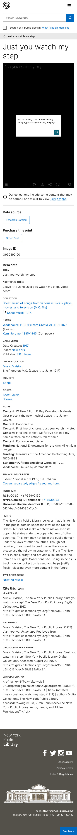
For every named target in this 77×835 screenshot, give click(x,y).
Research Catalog (16, 219)
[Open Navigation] (69, 5)
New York (18, 350)
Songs (7, 382)
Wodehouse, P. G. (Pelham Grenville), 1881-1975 (35, 325)
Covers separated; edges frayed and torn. (31, 483)
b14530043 (51, 500)
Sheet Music (11, 395)
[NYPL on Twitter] (53, 754)
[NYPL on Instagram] (61, 754)
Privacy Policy (64, 767)
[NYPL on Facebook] (45, 754)
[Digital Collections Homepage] (6, 5)
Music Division (12, 366)
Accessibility (65, 761)
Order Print (12, 238)
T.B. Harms (24, 354)
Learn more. (58, 199)
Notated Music (13, 580)
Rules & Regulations (61, 774)
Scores (7, 399)
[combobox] (34, 18)
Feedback (68, 831)
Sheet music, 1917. (19, 313)
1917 (26, 345)
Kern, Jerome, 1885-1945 (20, 333)
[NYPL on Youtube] (69, 754)
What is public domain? (55, 27)
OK (56, 132)
